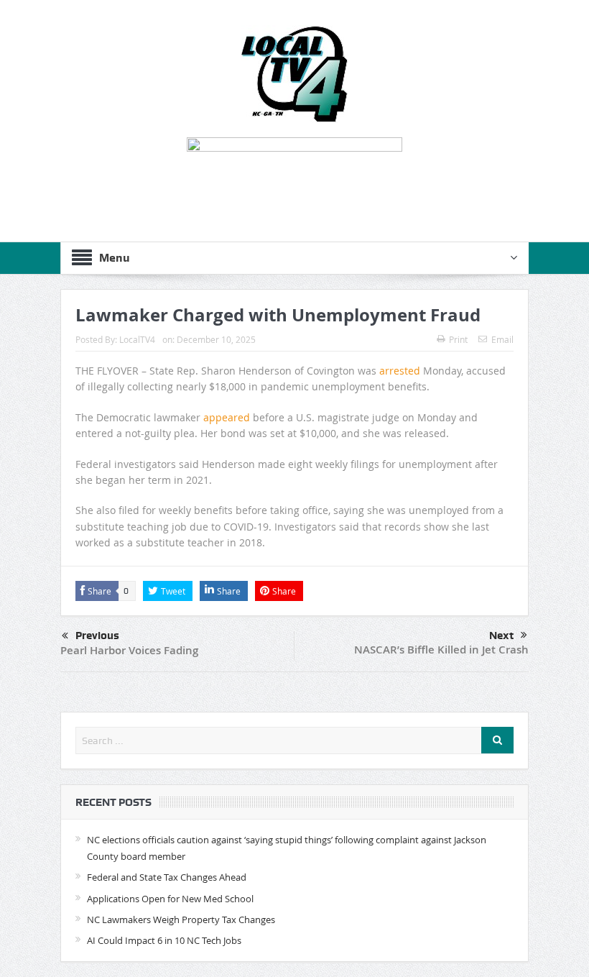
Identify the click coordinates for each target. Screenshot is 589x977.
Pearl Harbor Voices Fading (129, 650)
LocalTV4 (137, 339)
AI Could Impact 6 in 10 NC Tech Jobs (164, 940)
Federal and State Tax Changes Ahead (166, 877)
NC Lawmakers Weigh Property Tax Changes (181, 919)
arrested (399, 370)
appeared (226, 417)
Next (501, 635)
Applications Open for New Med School (170, 898)
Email (502, 339)
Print (458, 339)
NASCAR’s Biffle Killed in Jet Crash (441, 649)
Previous (97, 635)
